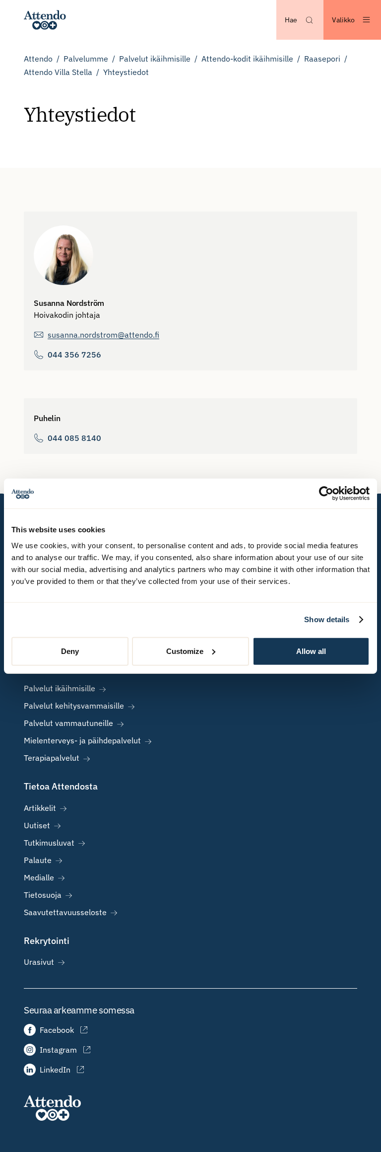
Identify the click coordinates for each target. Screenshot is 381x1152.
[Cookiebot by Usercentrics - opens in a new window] (326, 493)
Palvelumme (86, 59)
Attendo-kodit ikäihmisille (247, 59)
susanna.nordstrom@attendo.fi (103, 335)
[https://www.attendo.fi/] (45, 20)
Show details (326, 619)
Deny (70, 651)
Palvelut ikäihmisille (154, 59)
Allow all (311, 651)
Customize (184, 651)
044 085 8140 (74, 438)
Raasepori (322, 59)
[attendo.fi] (52, 1108)
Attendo (38, 59)
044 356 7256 (74, 355)
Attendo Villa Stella (58, 72)
